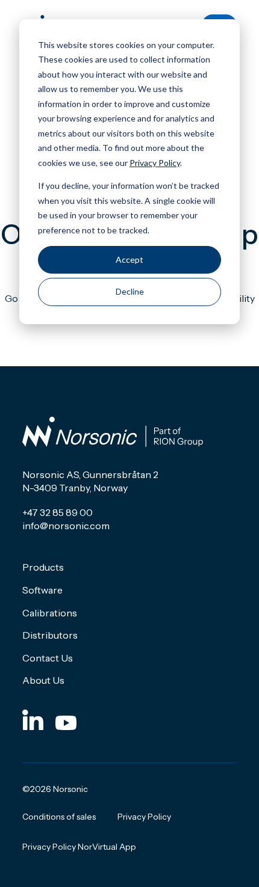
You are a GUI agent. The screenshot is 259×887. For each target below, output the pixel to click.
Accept (129, 259)
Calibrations (49, 613)
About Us (43, 680)
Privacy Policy (155, 163)
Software (42, 590)
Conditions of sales (59, 816)
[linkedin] (32, 719)
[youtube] (65, 719)
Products (43, 567)
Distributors (50, 635)
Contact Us (47, 658)
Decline (130, 291)
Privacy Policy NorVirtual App (79, 846)
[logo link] (112, 432)
